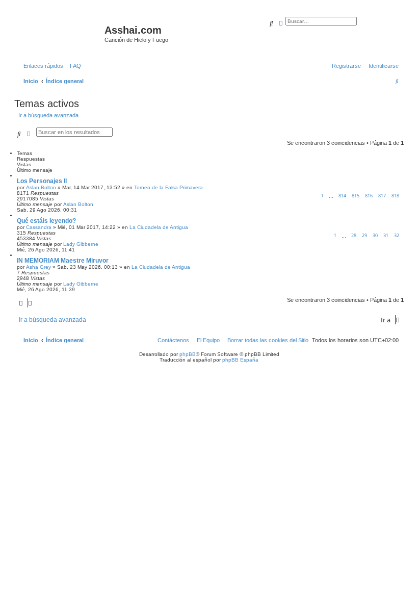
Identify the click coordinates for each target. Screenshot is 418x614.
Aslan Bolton (41, 187)
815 (355, 195)
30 (375, 235)
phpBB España (240, 360)
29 (364, 235)
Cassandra (38, 227)
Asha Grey (38, 267)
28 (353, 235)
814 (342, 195)
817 (382, 195)
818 (395, 195)
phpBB (187, 354)
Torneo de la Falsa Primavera (168, 187)
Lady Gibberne (80, 244)
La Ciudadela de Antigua (158, 227)
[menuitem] (73, 66)
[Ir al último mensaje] (97, 204)
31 (385, 235)
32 (396, 235)
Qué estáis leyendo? (46, 220)
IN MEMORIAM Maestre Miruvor (63, 260)
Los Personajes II (42, 181)
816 (369, 195)
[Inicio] (60, 33)
